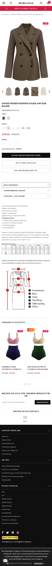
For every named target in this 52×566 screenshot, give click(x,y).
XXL (23, 128)
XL (18, 128)
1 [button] (22, 384)
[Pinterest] (13, 532)
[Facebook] (2, 532)
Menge (4, 139)
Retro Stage (26, 3)
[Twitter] (7, 532)
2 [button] (24, 384)
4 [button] (29, 384)
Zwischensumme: (8, 149)
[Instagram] (18, 532)
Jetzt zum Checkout (26, 163)
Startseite (5, 14)
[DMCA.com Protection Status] (10, 538)
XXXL (28, 128)
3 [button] (27, 384)
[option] (26, 8)
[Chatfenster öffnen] (5, 561)
